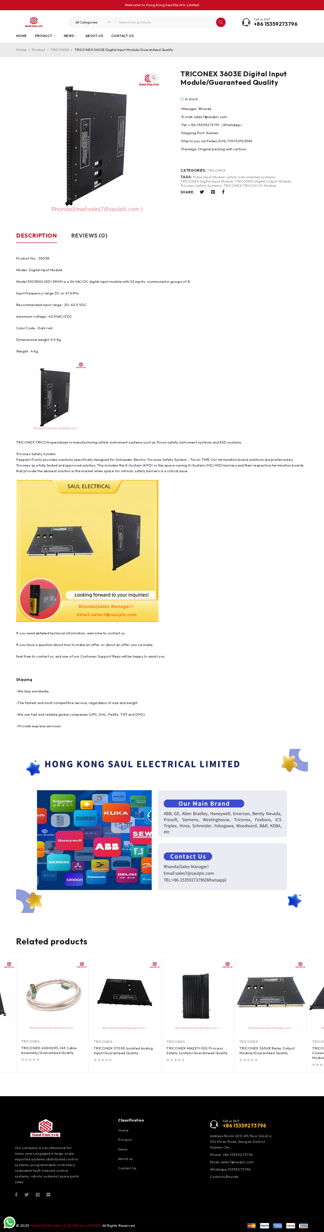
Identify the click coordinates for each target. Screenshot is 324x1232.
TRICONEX (60, 49)
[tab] (36, 238)
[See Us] (38, 1194)
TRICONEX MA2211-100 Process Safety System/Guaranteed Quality (197, 1050)
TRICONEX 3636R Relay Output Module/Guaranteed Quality (267, 1050)
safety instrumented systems (251, 177)
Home (21, 49)
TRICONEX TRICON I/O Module (249, 185)
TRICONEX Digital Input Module (207, 181)
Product (38, 49)
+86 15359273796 (275, 24)
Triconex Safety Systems (201, 185)
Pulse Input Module (209, 177)
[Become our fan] (16, 1194)
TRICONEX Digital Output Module (263, 181)
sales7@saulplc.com (237, 1162)
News (123, 1149)
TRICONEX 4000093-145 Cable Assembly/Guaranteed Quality (49, 1050)
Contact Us (127, 1168)
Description (36, 235)
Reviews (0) (89, 235)
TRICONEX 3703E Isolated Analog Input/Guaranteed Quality (123, 1050)
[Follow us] (26, 1194)
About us (125, 1158)
